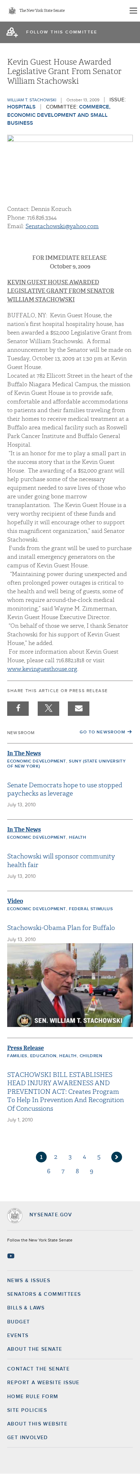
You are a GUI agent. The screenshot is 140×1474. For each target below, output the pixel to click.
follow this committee (61, 32)
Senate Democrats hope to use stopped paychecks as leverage (64, 789)
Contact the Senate (38, 1369)
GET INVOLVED (27, 1437)
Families (17, 1056)
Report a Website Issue (43, 1382)
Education (43, 1056)
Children (91, 1056)
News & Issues (28, 1280)
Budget (18, 1322)
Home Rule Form (33, 1396)
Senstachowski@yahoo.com (62, 226)
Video (15, 901)
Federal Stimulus (91, 909)
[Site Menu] (133, 11)
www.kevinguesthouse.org (42, 669)
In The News (24, 753)
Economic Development (36, 761)
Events (17, 1335)
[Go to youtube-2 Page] (11, 1255)
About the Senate (34, 1349)
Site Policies (27, 1410)
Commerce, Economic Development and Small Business (59, 115)
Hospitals (21, 107)
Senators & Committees (44, 1294)
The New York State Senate (42, 11)
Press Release (25, 1048)
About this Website (37, 1424)
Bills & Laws (26, 1308)
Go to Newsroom (102, 732)
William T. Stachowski (31, 100)
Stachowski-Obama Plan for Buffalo (61, 928)
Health (78, 837)
